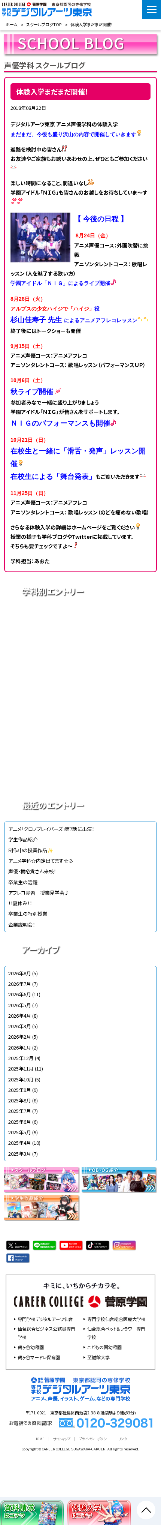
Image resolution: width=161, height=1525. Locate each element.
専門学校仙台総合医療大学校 (116, 1319)
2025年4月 (19, 1142)
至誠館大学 (98, 1357)
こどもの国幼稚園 (104, 1347)
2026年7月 (19, 983)
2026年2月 (19, 1036)
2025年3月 (19, 1153)
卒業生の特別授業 (27, 913)
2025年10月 (21, 1079)
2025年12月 (21, 1058)
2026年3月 (19, 1026)
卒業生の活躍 (22, 882)
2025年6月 (19, 1121)
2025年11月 (21, 1068)
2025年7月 (19, 1110)
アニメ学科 (80, 619)
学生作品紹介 (22, 839)
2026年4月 (19, 1015)
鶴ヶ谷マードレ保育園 (39, 1357)
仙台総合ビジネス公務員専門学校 (46, 1333)
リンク (122, 1438)
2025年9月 (19, 1089)
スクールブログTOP (43, 24)
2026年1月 (19, 1047)
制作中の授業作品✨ (30, 850)
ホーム (11, 24)
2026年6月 (19, 994)
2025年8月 (19, 1100)
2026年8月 (19, 973)
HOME (39, 1438)
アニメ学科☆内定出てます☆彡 (40, 860)
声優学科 (80, 645)
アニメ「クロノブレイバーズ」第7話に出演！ (51, 828)
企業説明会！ (21, 924)
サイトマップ (61, 1438)
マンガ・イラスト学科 (80, 698)
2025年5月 (19, 1132)
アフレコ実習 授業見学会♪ (38, 892)
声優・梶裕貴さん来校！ (32, 871)
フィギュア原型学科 (80, 776)
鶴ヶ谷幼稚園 (31, 1347)
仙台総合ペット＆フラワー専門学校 (116, 1333)
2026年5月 (19, 1005)
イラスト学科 (80, 671)
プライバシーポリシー (94, 1438)
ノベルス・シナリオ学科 (80, 750)
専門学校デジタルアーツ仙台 (45, 1319)
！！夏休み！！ (20, 903)
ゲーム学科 (80, 724)
